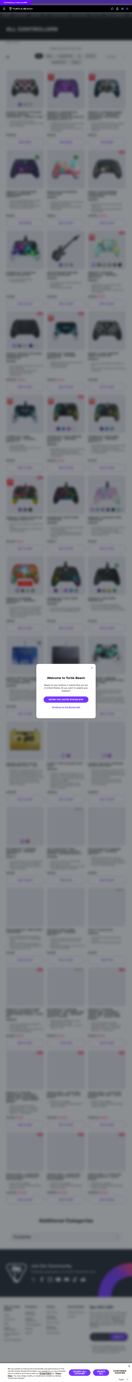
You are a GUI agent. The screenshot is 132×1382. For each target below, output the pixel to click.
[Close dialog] (91, 667)
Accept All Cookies (79, 1372)
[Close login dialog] (90, 751)
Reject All (101, 1372)
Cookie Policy (45, 1373)
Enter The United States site (66, 699)
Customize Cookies (119, 1372)
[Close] (129, 1366)
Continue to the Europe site (66, 707)
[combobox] (123, 1379)
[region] (66, 1372)
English (121, 1379)
